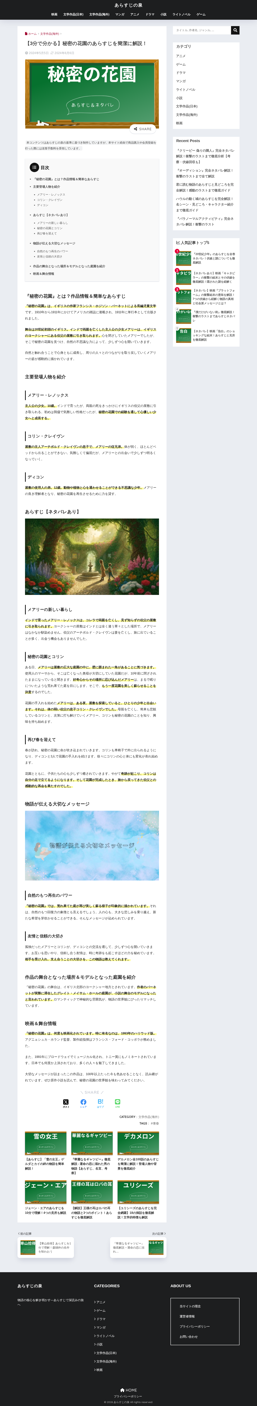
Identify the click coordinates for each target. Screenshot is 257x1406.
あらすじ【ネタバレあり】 (51, 215)
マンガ (119, 14)
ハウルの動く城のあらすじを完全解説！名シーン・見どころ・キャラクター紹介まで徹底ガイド (205, 204)
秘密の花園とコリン (49, 228)
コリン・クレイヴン (49, 199)
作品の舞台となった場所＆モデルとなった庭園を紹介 (69, 266)
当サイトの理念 (190, 1306)
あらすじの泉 (129, 5)
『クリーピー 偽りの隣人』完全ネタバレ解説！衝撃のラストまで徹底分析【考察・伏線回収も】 (205, 156)
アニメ (134, 14)
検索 (235, 30)
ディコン (42, 205)
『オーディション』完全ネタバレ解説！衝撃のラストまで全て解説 (205, 173)
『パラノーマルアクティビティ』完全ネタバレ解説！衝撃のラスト (205, 221)
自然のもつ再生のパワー (52, 251)
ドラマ (149, 14)
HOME (131, 1390)
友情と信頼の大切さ (49, 256)
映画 (54, 14)
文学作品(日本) (73, 14)
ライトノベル (182, 14)
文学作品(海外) (99, 14)
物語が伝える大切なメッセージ (54, 243)
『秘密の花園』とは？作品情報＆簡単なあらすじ (66, 179)
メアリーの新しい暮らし (52, 222)
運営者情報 (187, 1316)
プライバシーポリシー (195, 1326)
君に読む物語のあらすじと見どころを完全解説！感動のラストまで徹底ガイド (205, 187)
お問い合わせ (189, 1336)
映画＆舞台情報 (43, 273)
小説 (163, 14)
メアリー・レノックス (51, 194)
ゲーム (201, 14)
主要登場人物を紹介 (46, 186)
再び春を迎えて (47, 233)
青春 (156, 1123)
